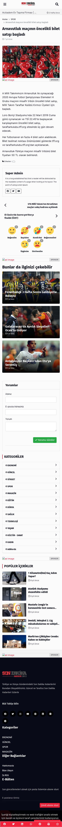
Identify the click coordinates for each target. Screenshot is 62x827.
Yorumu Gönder (46, 440)
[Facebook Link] (7, 191)
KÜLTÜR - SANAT (15, 535)
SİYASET (11, 479)
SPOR (10, 486)
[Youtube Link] (18, 191)
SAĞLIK (10, 514)
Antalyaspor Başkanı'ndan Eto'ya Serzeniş (28, 363)
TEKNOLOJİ (12, 521)
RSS (6, 775)
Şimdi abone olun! (49, 805)
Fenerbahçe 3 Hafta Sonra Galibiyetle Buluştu (31, 294)
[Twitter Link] (13, 191)
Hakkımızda (8, 765)
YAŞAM (10, 528)
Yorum (8, 419)
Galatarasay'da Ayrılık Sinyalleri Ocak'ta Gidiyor (27, 328)
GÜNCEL (11, 472)
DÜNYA (10, 507)
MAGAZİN (11, 493)
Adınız (8, 394)
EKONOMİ (11, 465)
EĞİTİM (10, 500)
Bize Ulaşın (7, 770)
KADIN (10, 542)
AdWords (11, 549)
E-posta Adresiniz (14, 406)
